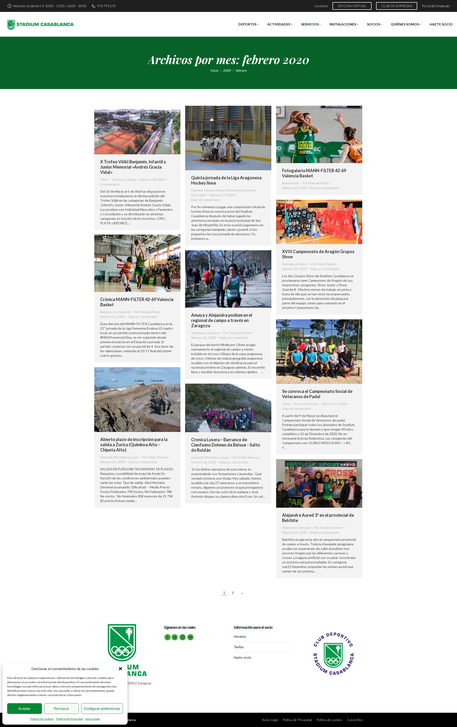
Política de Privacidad (69, 719)
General (197, 190)
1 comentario (110, 184)
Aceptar (24, 709)
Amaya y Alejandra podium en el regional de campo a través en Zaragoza (221, 320)
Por (124, 179)
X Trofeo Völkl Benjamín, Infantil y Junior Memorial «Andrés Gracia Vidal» (133, 167)
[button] (120, 668)
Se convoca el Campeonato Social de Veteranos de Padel (317, 394)
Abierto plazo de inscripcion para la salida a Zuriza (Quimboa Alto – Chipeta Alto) (134, 444)
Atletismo (198, 333)
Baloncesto (290, 183)
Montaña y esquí (126, 457)
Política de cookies (42, 719)
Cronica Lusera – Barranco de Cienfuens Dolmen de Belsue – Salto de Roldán (225, 445)
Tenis (104, 179)
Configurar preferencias (102, 709)
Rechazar (61, 709)
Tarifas (239, 647)
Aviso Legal (92, 719)
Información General (240, 190)
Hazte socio (242, 657)
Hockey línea (213, 190)
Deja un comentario (205, 200)
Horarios (240, 636)
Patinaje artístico (294, 264)
